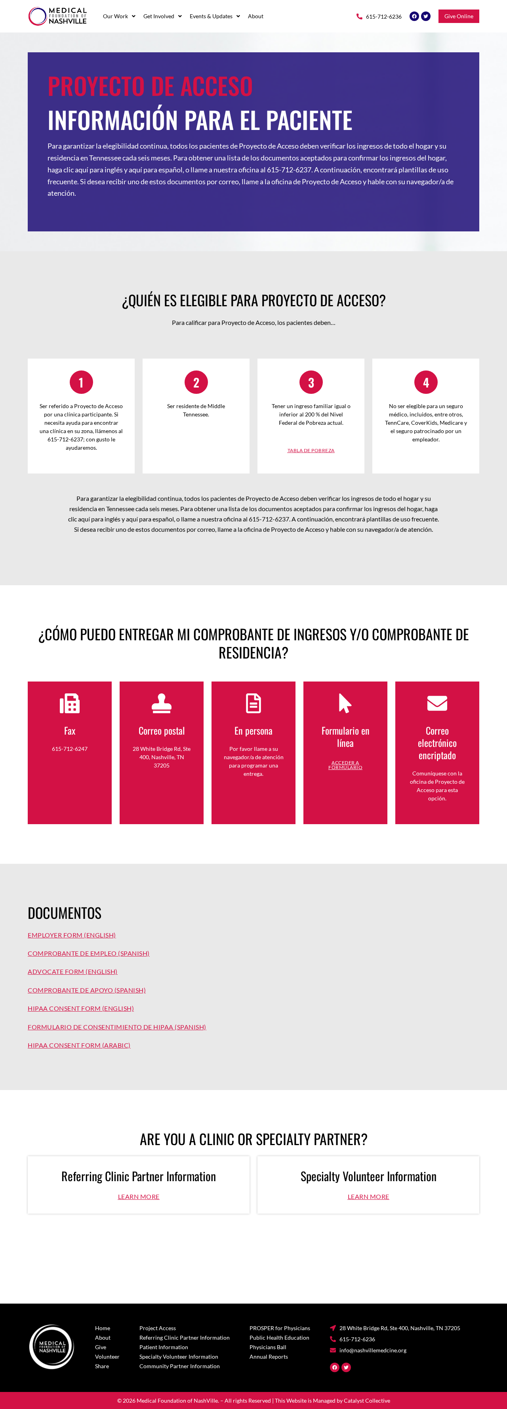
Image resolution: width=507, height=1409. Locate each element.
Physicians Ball (268, 1347)
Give (100, 1347)
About (255, 16)
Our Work (115, 16)
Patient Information (163, 1347)
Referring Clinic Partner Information (184, 1337)
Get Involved (158, 16)
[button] (119, 16)
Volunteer (107, 1356)
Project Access (157, 1328)
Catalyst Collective (367, 1400)
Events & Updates (211, 16)
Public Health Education (279, 1337)
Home (102, 1328)
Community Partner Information (179, 1366)
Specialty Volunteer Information (178, 1356)
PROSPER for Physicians (280, 1328)
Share (102, 1366)
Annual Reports (269, 1356)
